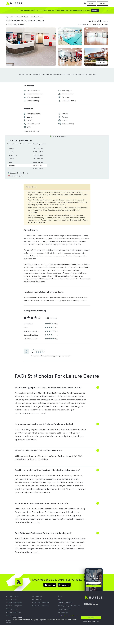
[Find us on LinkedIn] (94, 604)
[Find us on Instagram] (91, 604)
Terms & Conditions (65, 602)
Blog (60, 599)
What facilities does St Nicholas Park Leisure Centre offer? (42, 503)
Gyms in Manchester (14, 602)
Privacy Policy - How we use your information (69, 607)
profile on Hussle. (31, 522)
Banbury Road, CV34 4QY (15, 24)
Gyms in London (12, 596)
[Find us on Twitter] (88, 604)
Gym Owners (37, 599)
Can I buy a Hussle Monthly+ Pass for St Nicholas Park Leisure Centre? (47, 470)
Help (60, 596)
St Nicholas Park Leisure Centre (70, 393)
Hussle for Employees (40, 606)
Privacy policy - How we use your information (67, 615)
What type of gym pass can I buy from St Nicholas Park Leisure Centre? (48, 387)
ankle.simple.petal (15, 176)
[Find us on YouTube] (97, 604)
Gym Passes (37, 596)
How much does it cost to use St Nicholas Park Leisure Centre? (44, 424)
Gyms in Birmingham (14, 606)
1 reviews (102, 21)
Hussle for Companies (41, 602)
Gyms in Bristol (12, 599)
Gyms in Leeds (11, 609)
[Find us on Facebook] (85, 604)
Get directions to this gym (19, 173)
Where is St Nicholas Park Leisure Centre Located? (38, 450)
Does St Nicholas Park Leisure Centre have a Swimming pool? (43, 533)
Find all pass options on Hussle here (32, 459)
